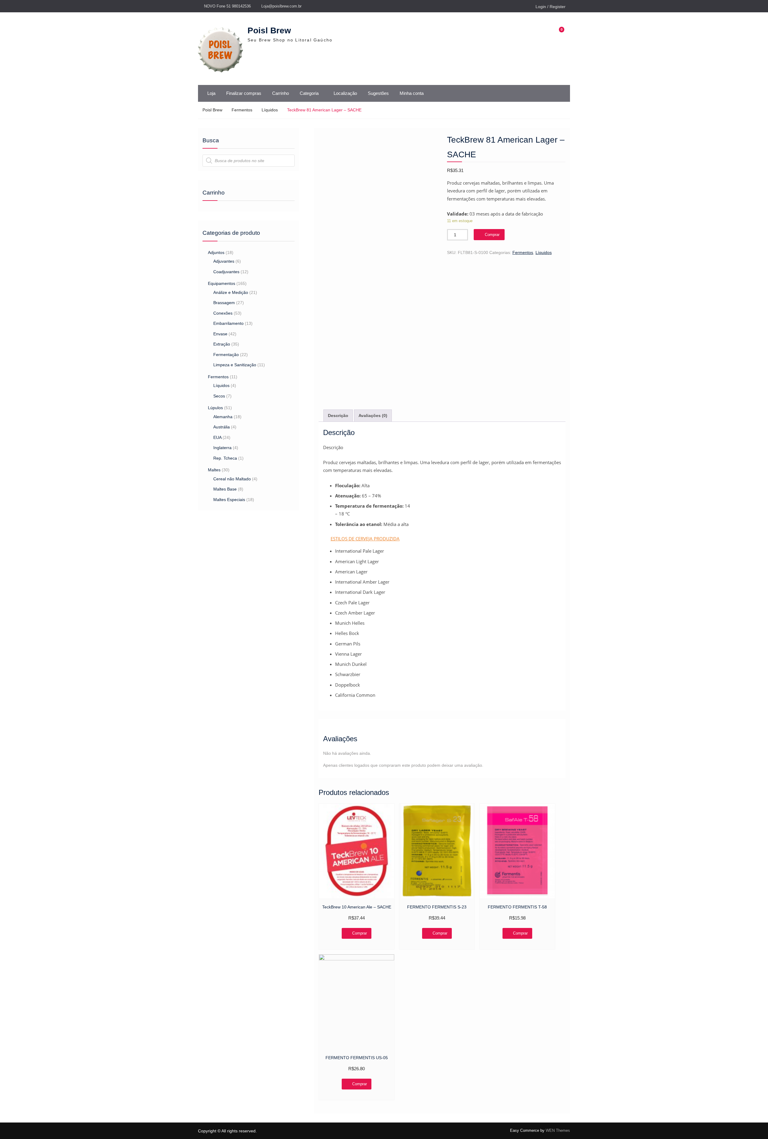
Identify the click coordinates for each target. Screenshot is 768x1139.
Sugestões (378, 93)
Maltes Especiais (229, 499)
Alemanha (222, 416)
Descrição (338, 415)
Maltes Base (225, 489)
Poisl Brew (269, 30)
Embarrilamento (228, 323)
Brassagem (224, 302)
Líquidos (270, 109)
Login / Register (551, 6)
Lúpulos (215, 407)
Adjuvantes (223, 261)
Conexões (222, 313)
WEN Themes (558, 1130)
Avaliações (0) (372, 415)
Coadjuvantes (226, 271)
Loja (211, 93)
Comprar (492, 234)
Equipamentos (221, 283)
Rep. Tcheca (225, 458)
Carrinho (280, 93)
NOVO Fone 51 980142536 (227, 6)
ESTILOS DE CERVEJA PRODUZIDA (365, 539)
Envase (220, 333)
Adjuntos (216, 252)
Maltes (214, 469)
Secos (219, 396)
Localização (345, 93)
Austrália (221, 426)
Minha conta (412, 93)
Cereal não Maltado (232, 478)
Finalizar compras (243, 93)
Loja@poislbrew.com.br (281, 6)
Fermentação (226, 354)
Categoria (309, 93)
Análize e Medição (230, 292)
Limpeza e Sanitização (234, 364)
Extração (221, 344)
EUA (217, 437)
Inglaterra (222, 447)
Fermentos (242, 109)
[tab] (338, 415)
